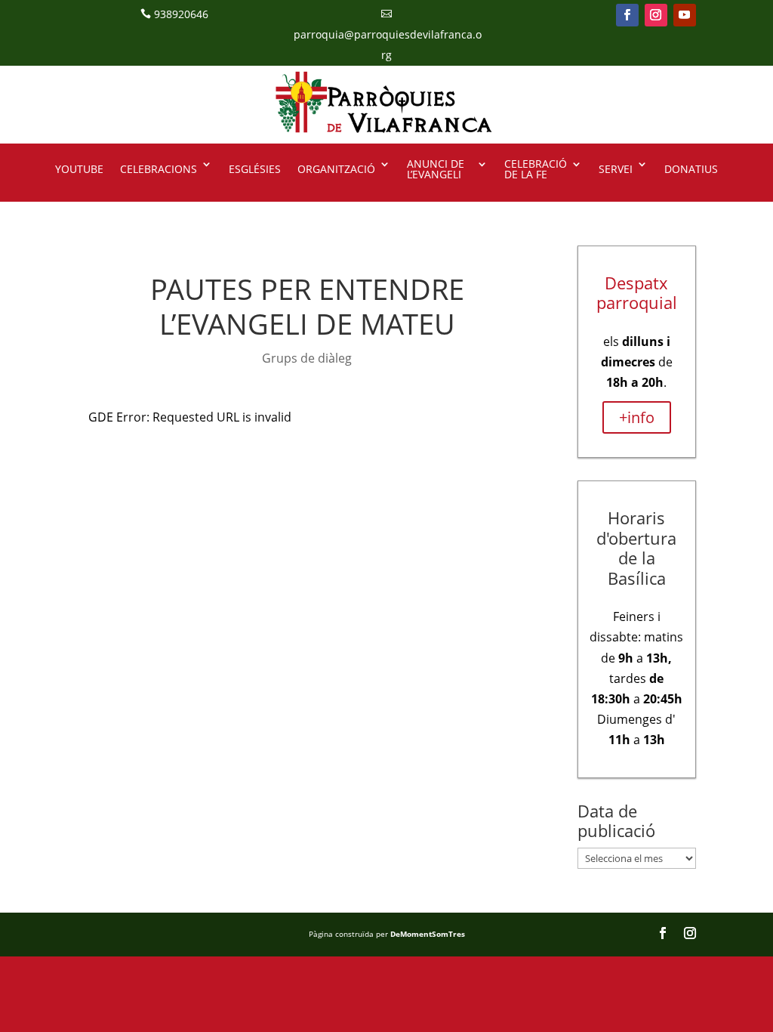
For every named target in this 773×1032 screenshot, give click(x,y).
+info (636, 417)
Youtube (79, 169)
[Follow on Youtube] (684, 15)
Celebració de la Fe (535, 170)
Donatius (691, 169)
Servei (616, 169)
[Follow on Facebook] (627, 15)
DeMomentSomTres (427, 933)
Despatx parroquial (636, 292)
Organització (336, 169)
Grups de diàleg (307, 358)
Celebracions (158, 169)
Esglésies (255, 169)
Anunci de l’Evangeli (435, 170)
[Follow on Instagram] (656, 15)
